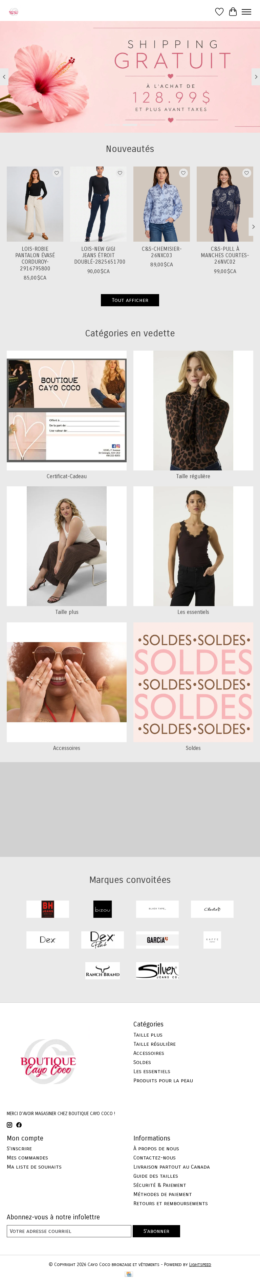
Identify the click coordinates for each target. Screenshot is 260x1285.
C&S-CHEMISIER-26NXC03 (162, 252)
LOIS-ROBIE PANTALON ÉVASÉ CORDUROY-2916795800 (35, 259)
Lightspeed (200, 1264)
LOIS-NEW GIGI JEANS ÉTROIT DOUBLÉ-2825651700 (100, 255)
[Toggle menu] (246, 12)
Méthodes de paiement (162, 1194)
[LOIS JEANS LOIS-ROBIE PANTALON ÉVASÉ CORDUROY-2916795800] (35, 204)
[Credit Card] (129, 1274)
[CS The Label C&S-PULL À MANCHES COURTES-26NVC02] (225, 204)
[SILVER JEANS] (157, 971)
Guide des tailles (155, 1176)
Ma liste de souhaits (34, 1167)
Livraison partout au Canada (171, 1167)
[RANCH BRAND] (102, 971)
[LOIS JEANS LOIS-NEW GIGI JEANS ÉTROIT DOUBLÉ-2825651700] (98, 204)
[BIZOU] (102, 909)
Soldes (193, 748)
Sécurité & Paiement (159, 1185)
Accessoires (66, 748)
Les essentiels (193, 612)
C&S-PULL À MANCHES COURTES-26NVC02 (225, 255)
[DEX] (47, 940)
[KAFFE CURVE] (212, 940)
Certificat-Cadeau (67, 476)
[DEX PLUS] (102, 940)
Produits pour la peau (163, 1080)
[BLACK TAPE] (157, 909)
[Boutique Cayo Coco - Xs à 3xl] (14, 12)
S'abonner (156, 1231)
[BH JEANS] (47, 909)
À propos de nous (156, 1148)
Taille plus (67, 612)
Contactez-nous (154, 1157)
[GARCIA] (157, 940)
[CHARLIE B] (212, 909)
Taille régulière (193, 476)
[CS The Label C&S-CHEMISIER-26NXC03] (161, 204)
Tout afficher (130, 300)
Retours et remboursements (170, 1203)
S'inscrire (19, 1148)
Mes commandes (27, 1157)
